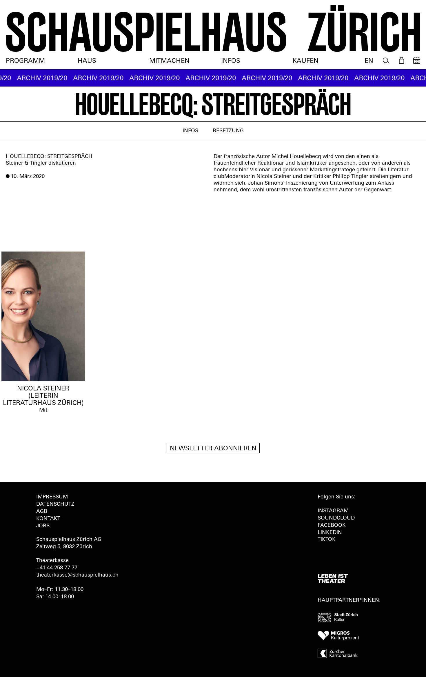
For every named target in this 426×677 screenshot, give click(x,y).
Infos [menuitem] (230, 61)
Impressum (52, 497)
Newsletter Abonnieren (213, 448)
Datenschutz (55, 504)
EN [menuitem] (369, 61)
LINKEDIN (330, 532)
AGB (41, 511)
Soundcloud (336, 518)
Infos (190, 131)
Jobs (43, 526)
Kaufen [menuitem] (305, 61)
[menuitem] (386, 61)
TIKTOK (327, 539)
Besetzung (228, 131)
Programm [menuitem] (25, 61)
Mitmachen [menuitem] (169, 61)
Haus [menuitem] (87, 61)
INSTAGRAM (333, 511)
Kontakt (48, 519)
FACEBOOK (332, 525)
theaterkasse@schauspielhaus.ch (77, 575)
